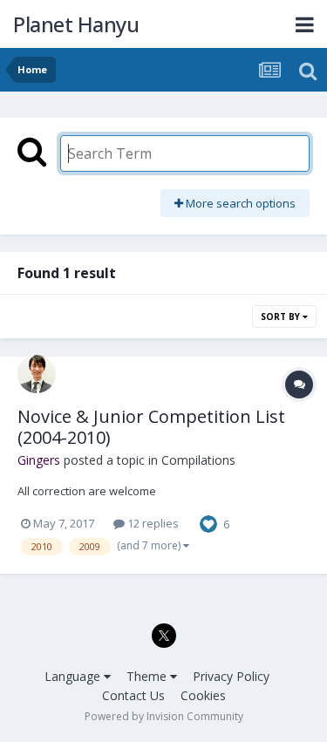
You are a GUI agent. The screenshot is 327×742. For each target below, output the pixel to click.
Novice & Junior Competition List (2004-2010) (151, 427)
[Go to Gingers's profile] (36, 374)
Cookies (203, 695)
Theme (148, 676)
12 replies (152, 523)
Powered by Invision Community (164, 716)
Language (74, 676)
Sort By (282, 316)
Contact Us (133, 695)
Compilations (198, 460)
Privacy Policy (231, 676)
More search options (239, 203)
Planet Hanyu (76, 24)
